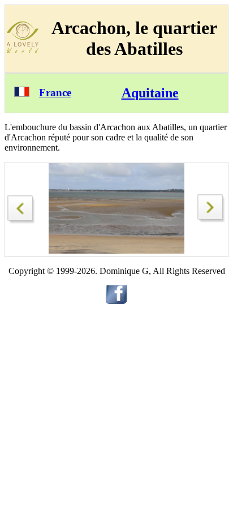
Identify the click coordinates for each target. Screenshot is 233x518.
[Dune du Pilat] (211, 219)
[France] (21, 94)
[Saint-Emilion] (21, 206)
